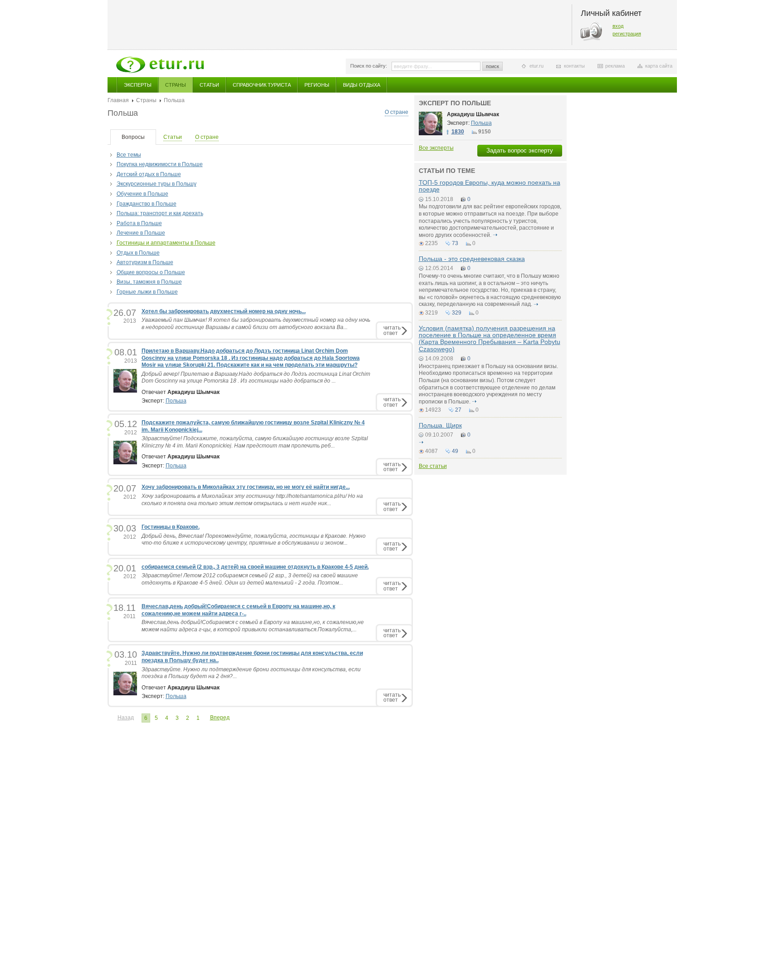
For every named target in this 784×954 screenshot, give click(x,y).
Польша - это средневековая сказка (472, 258)
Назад (126, 717)
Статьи (209, 85)
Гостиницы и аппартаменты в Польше (166, 243)
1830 (457, 131)
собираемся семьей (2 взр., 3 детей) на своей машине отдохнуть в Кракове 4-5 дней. (255, 567)
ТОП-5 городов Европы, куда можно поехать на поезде (489, 186)
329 (456, 313)
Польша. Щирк (440, 425)
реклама (615, 66)
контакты (574, 66)
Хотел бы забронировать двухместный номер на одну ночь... (224, 311)
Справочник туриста (262, 85)
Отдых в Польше (138, 253)
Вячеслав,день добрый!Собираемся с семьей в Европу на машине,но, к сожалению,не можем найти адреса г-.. (238, 610)
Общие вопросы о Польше (151, 272)
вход (617, 26)
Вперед (220, 717)
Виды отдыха (361, 85)
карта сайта (658, 66)
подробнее (495, 235)
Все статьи (433, 466)
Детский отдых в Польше (149, 174)
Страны (175, 85)
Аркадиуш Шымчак (473, 114)
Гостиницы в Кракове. (171, 527)
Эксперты (138, 85)
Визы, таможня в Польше (149, 282)
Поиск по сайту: (368, 66)
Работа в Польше (139, 223)
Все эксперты (436, 148)
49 (455, 451)
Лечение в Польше (141, 233)
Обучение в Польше (142, 194)
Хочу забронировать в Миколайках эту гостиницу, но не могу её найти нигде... (246, 487)
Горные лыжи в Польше (147, 292)
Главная (118, 100)
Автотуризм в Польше (145, 262)
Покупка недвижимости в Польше (160, 164)
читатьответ (392, 330)
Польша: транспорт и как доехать (160, 213)
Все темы (129, 155)
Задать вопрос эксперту (519, 150)
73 (455, 243)
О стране (396, 112)
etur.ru (536, 66)
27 (458, 410)
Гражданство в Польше (146, 204)
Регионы (316, 85)
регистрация (626, 33)
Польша (176, 401)
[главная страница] (160, 65)
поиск (492, 66)
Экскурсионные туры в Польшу (156, 184)
